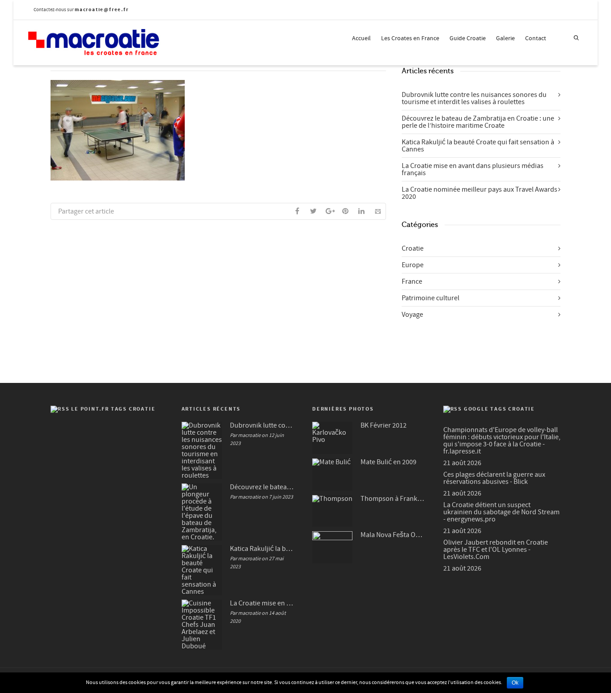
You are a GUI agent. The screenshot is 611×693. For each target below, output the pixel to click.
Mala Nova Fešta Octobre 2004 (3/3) (393, 534)
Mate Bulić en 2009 (388, 462)
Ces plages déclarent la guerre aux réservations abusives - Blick (494, 478)
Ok (515, 683)
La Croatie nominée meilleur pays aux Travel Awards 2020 (479, 193)
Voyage (412, 314)
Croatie (413, 248)
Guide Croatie (468, 38)
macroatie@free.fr (102, 9)
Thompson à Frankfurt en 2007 (393, 498)
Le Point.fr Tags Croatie (113, 409)
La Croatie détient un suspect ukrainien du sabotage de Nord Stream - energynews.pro (501, 512)
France (412, 281)
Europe (413, 264)
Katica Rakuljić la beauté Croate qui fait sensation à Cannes (478, 146)
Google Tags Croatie (499, 409)
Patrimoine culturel (430, 298)
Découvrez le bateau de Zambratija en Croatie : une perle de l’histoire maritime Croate (478, 122)
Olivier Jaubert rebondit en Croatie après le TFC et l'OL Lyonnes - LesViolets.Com (495, 549)
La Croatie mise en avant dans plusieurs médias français (472, 169)
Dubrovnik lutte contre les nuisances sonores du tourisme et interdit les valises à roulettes (474, 98)
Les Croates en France (410, 38)
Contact (535, 38)
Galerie (505, 38)
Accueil (361, 38)
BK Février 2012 (384, 425)
